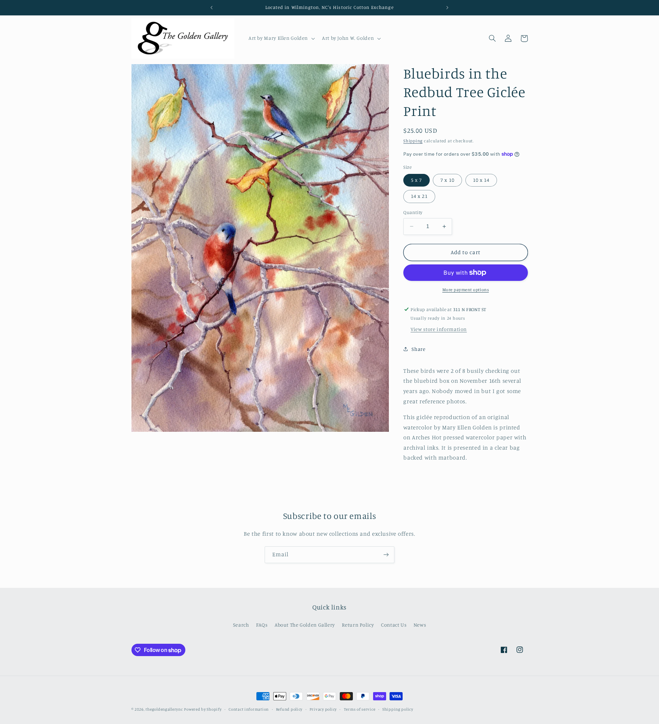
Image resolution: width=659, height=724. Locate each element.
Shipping (413, 140)
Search (241, 625)
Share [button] (418, 349)
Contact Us (393, 625)
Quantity (412, 212)
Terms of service (359, 709)
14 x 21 (419, 196)
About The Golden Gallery (305, 625)
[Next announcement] (447, 7)
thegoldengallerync (164, 709)
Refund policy (289, 709)
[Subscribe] (386, 554)
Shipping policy (397, 709)
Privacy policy (323, 709)
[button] (280, 38)
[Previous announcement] (211, 7)
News (420, 625)
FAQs (262, 625)
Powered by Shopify (202, 709)
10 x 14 (481, 180)
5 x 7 (416, 180)
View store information (439, 329)
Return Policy (358, 625)
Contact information (249, 709)
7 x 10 (447, 180)
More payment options (465, 289)
